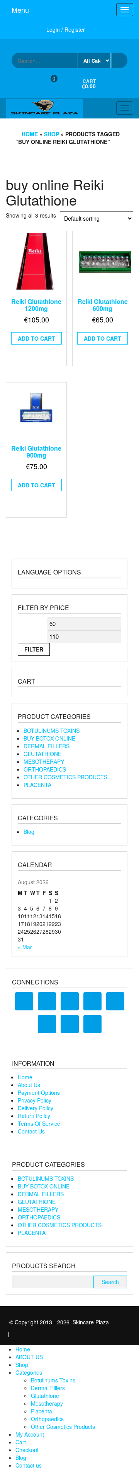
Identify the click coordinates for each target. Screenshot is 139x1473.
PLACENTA (37, 785)
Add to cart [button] (36, 338)
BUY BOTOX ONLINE (49, 738)
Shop (51, 134)
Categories (28, 1372)
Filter (33, 649)
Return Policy (34, 1116)
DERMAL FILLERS (47, 746)
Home (30, 134)
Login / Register (65, 29)
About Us (29, 1085)
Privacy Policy (34, 1100)
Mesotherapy (47, 1403)
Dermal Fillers (48, 1388)
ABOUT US (29, 1357)
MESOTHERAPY (44, 761)
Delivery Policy (35, 1108)
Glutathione (45, 1395)
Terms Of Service (39, 1123)
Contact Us (31, 1131)
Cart (20, 1442)
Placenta (41, 1411)
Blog (29, 831)
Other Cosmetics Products (63, 1426)
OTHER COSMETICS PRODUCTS (65, 777)
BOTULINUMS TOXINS (52, 730)
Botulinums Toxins (53, 1380)
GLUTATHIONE (42, 754)
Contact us (28, 1465)
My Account (29, 1434)
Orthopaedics (47, 1419)
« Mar (25, 947)
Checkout (27, 1450)
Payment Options (39, 1092)
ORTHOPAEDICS (45, 769)
